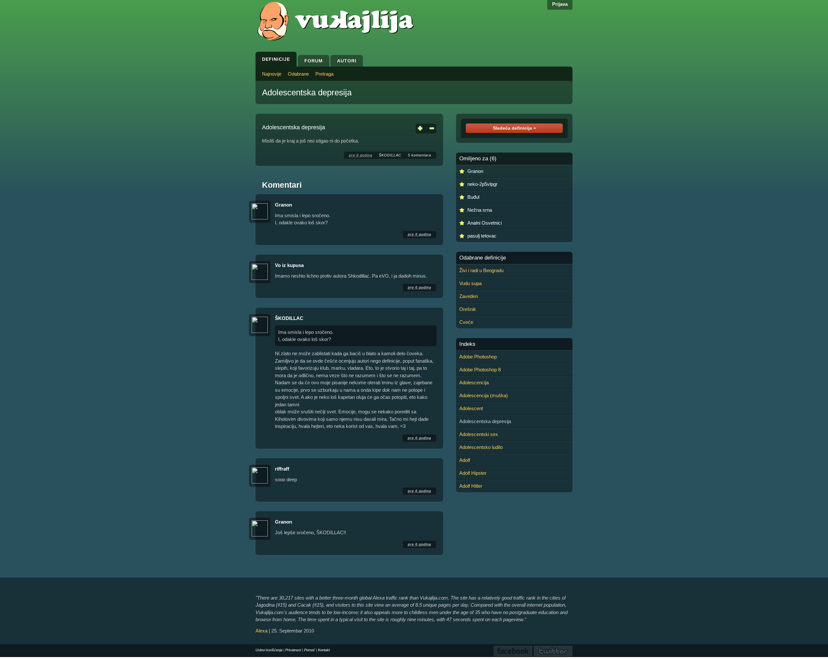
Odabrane (298, 74)
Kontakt (324, 650)
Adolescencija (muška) (483, 395)
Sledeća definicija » (514, 128)
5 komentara (419, 155)
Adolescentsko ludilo (481, 447)
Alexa (261, 630)
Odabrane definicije (482, 258)
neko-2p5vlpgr (482, 184)
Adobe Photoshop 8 (480, 369)
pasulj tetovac (481, 236)
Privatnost (293, 650)
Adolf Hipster (472, 473)
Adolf (464, 460)
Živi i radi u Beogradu (481, 270)
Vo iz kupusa (289, 265)
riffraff (282, 469)
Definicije (276, 59)
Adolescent (471, 408)
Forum (313, 60)
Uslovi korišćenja (269, 650)
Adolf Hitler (470, 486)
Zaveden (468, 296)
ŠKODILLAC (390, 155)
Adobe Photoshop (478, 356)
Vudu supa (470, 283)
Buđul (473, 197)
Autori (346, 60)
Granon (283, 204)
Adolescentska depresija (307, 92)
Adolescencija (474, 382)
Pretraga (324, 74)
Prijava (560, 4)
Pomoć (309, 650)
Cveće (466, 322)
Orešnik (467, 309)
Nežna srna (479, 210)
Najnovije (271, 74)
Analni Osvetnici (484, 223)
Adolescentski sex (478, 434)
